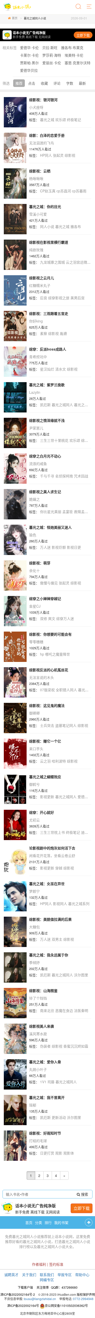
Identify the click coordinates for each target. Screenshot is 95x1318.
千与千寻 (47, 475)
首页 (14, 18)
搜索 (84, 1194)
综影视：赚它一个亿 (45, 741)
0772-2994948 (83, 1299)
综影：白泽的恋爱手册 (47, 135)
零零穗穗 (36, 641)
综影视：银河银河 (43, 99)
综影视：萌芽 (39, 562)
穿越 (58, 867)
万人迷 (45, 547)
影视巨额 (59, 547)
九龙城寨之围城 (52, 262)
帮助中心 (82, 1274)
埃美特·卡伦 (74, 55)
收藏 (44, 83)
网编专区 (47, 1279)
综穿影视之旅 (58, 297)
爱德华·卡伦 (29, 47)
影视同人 (60, 903)
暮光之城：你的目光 (45, 206)
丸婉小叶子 (38, 1069)
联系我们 (47, 1274)
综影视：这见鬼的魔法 (47, 705)
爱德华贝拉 (29, 70)
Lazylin (34, 392)
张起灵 (58, 155)
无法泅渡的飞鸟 (41, 142)
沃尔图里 (81, 974)
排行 (48, 1222)
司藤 (50, 1081)
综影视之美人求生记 (45, 491)
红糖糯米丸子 (39, 285)
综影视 (70, 155)
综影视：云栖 (39, 170)
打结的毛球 (38, 1140)
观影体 (68, 1152)
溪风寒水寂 (38, 1033)
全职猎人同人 (66, 689)
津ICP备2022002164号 (23, 1305)
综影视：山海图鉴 (43, 990)
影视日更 (74, 547)
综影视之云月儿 (41, 277)
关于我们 (29, 1274)
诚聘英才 (11, 1274)
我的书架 (61, 1222)
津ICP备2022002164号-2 (17, 1294)
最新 (82, 83)
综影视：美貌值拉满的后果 (50, 919)
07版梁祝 (47, 689)
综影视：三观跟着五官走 (48, 313)
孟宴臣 (67, 511)
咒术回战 (81, 475)
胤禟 (63, 333)
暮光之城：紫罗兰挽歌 (47, 384)
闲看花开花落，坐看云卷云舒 (52, 855)
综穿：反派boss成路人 (47, 349)
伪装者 (45, 1046)
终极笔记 (74, 119)
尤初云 (34, 819)
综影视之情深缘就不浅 (47, 420)
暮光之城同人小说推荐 (30, 1236)
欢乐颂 (60, 119)
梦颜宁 (34, 891)
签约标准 (56, 1264)
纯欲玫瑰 (36, 249)
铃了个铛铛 (38, 998)
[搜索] (79, 7)
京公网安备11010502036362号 (66, 1305)
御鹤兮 (34, 784)
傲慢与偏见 (49, 582)
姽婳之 (34, 499)
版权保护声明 (86, 1294)
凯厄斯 (45, 404)
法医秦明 (81, 1010)
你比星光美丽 (50, 511)
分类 (38, 1222)
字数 (69, 83)
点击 (31, 83)
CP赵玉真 (47, 190)
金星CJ (35, 606)
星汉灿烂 (47, 369)
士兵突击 (47, 725)
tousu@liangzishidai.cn (40, 1299)
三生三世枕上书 (52, 832)
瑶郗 (32, 1104)
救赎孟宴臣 (83, 511)
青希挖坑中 (38, 356)
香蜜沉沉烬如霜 (75, 1046)
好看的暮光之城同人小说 (31, 1241)
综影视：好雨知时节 (45, 1133)
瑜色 (32, 534)
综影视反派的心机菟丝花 (48, 669)
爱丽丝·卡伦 (51, 62)
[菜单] (89, 7)
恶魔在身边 (64, 1010)
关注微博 (42, 1287)
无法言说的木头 (41, 677)
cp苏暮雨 (79, 190)
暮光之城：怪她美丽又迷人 (50, 527)
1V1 (43, 1081)
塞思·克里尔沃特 (77, 62)
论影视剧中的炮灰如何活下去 (52, 847)
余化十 (34, 570)
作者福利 (39, 1264)
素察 (43, 333)
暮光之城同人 (62, 404)
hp (42, 654)
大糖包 (34, 926)
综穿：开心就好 (41, 812)
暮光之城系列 (78, 903)
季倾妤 (34, 962)
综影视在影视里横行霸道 (48, 242)
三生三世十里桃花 (54, 440)
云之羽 (45, 761)
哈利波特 (59, 761)
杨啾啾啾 (36, 178)
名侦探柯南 (64, 475)
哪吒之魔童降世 (57, 654)
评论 (57, 83)
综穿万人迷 (65, 618)
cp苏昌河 (63, 190)
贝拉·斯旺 (50, 47)
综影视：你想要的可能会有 (50, 634)
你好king (36, 320)
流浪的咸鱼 (38, 463)
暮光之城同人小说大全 (54, 1246)
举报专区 (65, 1274)
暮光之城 (47, 119)
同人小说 (47, 226)
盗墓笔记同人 (66, 725)
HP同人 (46, 155)
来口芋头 (36, 748)
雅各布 (75, 226)
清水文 (60, 369)
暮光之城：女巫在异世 (47, 883)
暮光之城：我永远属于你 (48, 954)
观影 (58, 1152)
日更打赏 (47, 1152)
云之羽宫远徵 (76, 262)
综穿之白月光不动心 (45, 455)
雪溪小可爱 (38, 214)
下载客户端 (25, 1287)
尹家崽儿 (36, 427)
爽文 (51, 618)
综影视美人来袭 (41, 1026)
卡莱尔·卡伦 (29, 55)
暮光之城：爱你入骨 (45, 1061)
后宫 (43, 297)
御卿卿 (34, 712)
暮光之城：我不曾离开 (47, 1097)
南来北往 (47, 1010)
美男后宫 (77, 297)
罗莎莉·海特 (51, 55)
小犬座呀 (36, 107)
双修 (43, 618)
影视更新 (47, 796)
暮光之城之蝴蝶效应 (45, 776)
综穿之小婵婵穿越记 (45, 598)
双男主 (57, 939)
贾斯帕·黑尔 (29, 62)
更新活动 (59, 1117)
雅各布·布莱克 (72, 47)
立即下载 (83, 35)
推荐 (19, 83)
